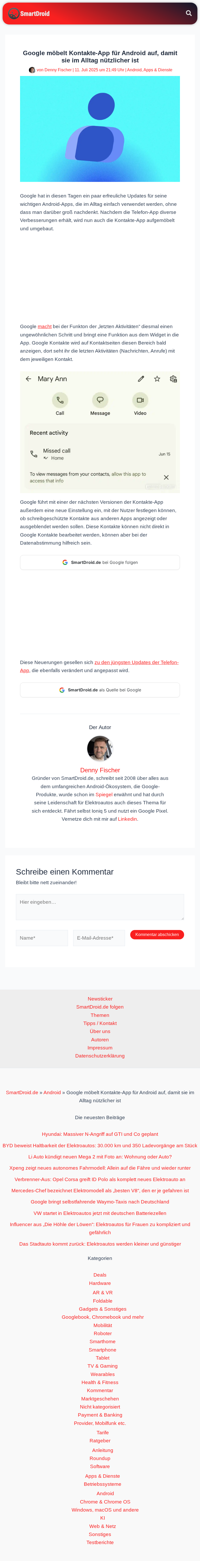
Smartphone (102, 1350)
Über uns (100, 1031)
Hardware (100, 1283)
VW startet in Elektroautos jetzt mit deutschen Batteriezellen (100, 1213)
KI (102, 1518)
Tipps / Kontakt (100, 1023)
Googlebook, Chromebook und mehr (103, 1317)
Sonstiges (100, 1534)
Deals (100, 1275)
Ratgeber (100, 1440)
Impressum (100, 1047)
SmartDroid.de (22, 1092)
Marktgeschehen (100, 1398)
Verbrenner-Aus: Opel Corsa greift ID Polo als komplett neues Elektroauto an (100, 1179)
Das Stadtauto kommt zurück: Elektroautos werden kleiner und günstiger (100, 1244)
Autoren (100, 1039)
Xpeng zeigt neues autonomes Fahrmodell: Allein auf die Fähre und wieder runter (100, 1168)
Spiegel (104, 794)
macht (45, 326)
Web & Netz (102, 1526)
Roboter (103, 1333)
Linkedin (127, 819)
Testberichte (100, 1542)
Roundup (100, 1458)
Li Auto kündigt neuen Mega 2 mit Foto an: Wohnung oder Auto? (100, 1156)
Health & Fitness (100, 1382)
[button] (189, 14)
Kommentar (100, 1390)
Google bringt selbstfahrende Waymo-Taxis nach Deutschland (100, 1202)
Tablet (102, 1358)
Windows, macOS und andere (105, 1510)
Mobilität (102, 1325)
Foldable (103, 1301)
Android (134, 70)
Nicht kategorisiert (100, 1407)
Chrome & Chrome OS (105, 1502)
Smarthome (103, 1341)
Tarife (103, 1432)
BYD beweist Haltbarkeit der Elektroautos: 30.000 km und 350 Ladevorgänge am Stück (100, 1145)
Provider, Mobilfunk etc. (100, 1423)
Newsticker (100, 999)
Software (100, 1466)
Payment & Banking (100, 1415)
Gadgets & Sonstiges (103, 1309)
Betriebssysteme (102, 1484)
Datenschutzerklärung (100, 1056)
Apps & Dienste (157, 70)
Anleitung (102, 1450)
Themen (100, 1015)
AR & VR (103, 1292)
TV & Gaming (103, 1366)
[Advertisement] (100, 276)
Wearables (103, 1374)
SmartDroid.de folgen (100, 1007)
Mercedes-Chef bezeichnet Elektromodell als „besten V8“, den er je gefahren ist (100, 1190)
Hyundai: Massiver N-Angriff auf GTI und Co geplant (100, 1134)
